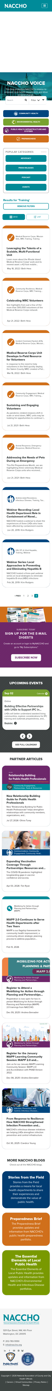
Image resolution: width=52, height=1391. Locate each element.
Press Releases (26, 168)
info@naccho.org (13, 1344)
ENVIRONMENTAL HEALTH (28, 122)
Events (26, 187)
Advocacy (26, 158)
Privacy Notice (40, 1382)
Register (8, 723)
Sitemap (26, 1385)
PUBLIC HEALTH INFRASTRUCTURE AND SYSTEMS (28, 130)
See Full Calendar (26, 744)
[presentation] (22, 736)
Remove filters (26, 206)
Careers (10, 1382)
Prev (18, 596)
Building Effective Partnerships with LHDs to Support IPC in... (23, 708)
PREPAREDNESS (28, 139)
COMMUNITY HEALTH (28, 113)
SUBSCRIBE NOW (26, 657)
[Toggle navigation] (45, 6)
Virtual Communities (23, 1382)
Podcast (26, 177)
